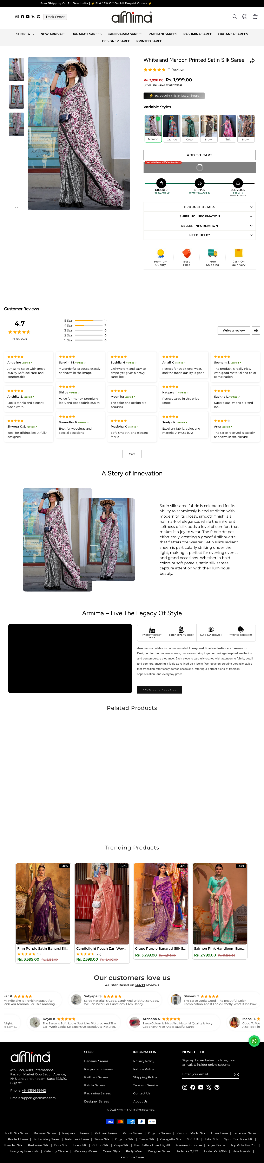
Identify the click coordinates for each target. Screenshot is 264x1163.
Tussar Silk (146, 1139)
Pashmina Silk (38, 1145)
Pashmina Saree (197, 34)
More (132, 453)
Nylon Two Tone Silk (238, 1139)
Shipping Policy (145, 1077)
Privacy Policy (143, 1061)
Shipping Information (199, 216)
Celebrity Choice (56, 1151)
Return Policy (143, 1069)
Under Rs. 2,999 (187, 1151)
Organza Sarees (233, 34)
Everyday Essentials (24, 1151)
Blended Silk (13, 1145)
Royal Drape (216, 1145)
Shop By (23, 34)
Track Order (55, 17)
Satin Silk (211, 1139)
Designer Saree (116, 41)
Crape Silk (121, 1145)
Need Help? (199, 235)
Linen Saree (219, 1133)
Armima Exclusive (189, 1145)
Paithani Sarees (162, 34)
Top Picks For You (243, 1145)
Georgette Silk (170, 1139)
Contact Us (141, 1093)
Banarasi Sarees (86, 34)
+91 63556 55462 (34, 1090)
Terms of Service (145, 1085)
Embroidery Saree (46, 1139)
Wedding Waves (85, 1151)
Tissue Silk (101, 1139)
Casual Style (111, 1151)
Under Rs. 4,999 (215, 1151)
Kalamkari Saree (77, 1139)
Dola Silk (60, 1145)
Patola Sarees (94, 1085)
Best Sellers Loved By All (152, 1145)
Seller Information (199, 226)
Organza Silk (124, 1139)
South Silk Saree (16, 1133)
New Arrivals (53, 34)
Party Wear (134, 1151)
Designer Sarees (96, 1101)
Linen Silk (80, 1145)
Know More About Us (160, 690)
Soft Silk (193, 1139)
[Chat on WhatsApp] (254, 1041)
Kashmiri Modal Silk (191, 1133)
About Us (140, 1101)
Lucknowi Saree (244, 1133)
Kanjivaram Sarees (125, 34)
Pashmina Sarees (97, 1093)
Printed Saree (149, 41)
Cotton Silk (100, 1145)
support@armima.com (38, 1098)
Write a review (234, 330)
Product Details (199, 207)
